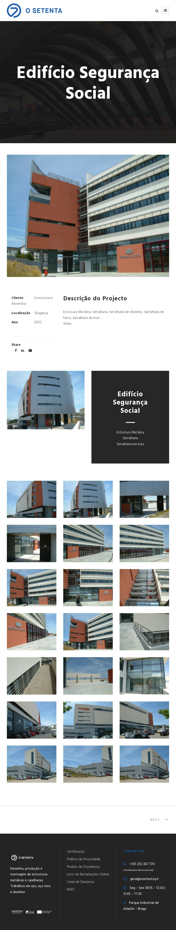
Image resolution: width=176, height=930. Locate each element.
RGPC (71, 889)
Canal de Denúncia (80, 882)
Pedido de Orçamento (83, 867)
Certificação (76, 852)
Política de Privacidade (83, 859)
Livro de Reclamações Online (88, 874)
